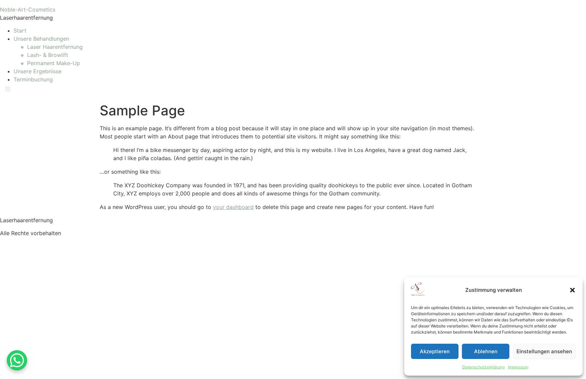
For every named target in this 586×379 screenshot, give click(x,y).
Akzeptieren (435, 351)
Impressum (518, 366)
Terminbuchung (33, 79)
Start (20, 30)
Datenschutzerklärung (483, 366)
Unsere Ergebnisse (37, 71)
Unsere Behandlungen (41, 38)
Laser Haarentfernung (55, 46)
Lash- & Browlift (47, 55)
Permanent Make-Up (53, 63)
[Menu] (8, 89)
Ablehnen (485, 351)
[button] (572, 290)
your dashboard (233, 207)
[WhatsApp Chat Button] (17, 360)
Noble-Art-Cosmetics (27, 9)
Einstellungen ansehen (544, 351)
